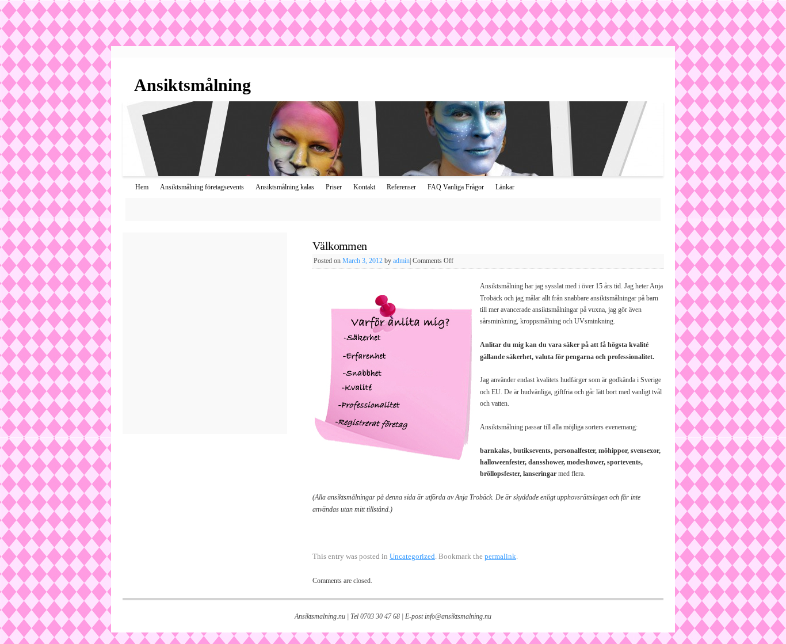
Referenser (401, 187)
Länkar (504, 187)
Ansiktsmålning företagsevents (202, 187)
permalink (500, 556)
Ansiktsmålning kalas (284, 187)
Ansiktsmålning (192, 84)
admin (401, 261)
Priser (334, 187)
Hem (141, 187)
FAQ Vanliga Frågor (456, 187)
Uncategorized (412, 556)
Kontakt (364, 187)
